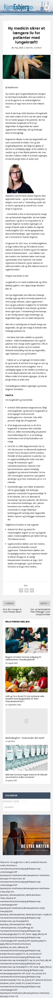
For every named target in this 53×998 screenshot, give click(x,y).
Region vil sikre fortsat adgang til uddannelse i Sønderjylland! (23, 658)
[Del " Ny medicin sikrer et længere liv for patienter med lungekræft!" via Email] (26, 590)
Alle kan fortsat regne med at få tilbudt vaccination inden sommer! (26, 776)
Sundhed (38, 47)
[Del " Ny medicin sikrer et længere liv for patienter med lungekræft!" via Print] (32, 590)
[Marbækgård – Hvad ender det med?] (26, 721)
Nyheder (29, 47)
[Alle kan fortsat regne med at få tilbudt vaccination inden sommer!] (26, 758)
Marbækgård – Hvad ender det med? (25, 738)
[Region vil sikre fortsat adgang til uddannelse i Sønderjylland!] (26, 640)
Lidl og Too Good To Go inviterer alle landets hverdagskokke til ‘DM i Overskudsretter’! (24, 699)
